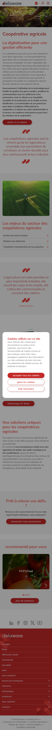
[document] (26, 365)
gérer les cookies (26, 382)
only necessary (26, 388)
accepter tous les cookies (26, 375)
